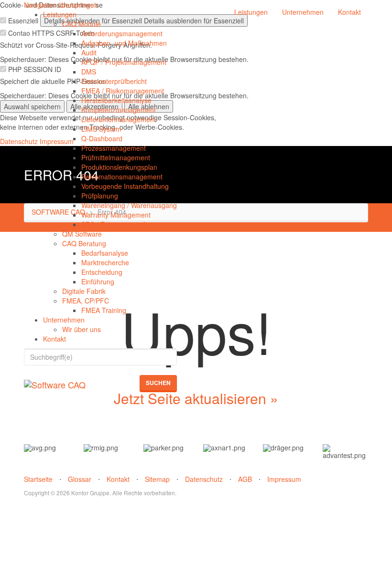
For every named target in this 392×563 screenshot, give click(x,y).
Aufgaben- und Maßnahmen (124, 43)
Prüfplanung (99, 195)
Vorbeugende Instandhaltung (125, 186)
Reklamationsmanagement (122, 176)
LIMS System (101, 129)
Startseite (38, 479)
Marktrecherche (105, 262)
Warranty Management (116, 214)
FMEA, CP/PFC (85, 300)
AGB (245, 479)
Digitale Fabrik (84, 291)
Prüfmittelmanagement (115, 157)
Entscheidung (101, 272)
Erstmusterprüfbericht (114, 81)
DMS (88, 71)
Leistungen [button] (251, 12)
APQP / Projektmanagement (123, 62)
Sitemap (157, 479)
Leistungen (59, 14)
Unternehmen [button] (303, 12)
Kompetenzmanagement (118, 110)
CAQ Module (81, 24)
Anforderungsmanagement (122, 33)
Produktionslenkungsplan (119, 167)
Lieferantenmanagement (118, 119)
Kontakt (54, 339)
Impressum (284, 479)
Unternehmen (64, 319)
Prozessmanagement (113, 148)
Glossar (79, 479)
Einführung (97, 281)
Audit (89, 52)
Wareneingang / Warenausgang (129, 205)
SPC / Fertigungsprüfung (118, 224)
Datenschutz (204, 479)
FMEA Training (103, 310)
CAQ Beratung (84, 243)
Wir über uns (81, 329)
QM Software (82, 234)
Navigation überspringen (61, 5)
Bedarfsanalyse (104, 253)
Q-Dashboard (101, 138)
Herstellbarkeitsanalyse (116, 100)
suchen (158, 382)
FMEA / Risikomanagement (122, 90)
